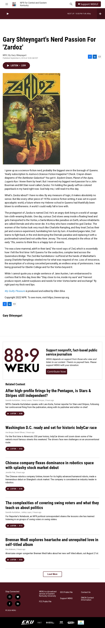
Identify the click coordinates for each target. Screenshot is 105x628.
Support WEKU (66, 598)
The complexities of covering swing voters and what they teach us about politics (52, 505)
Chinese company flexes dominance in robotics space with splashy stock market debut (49, 465)
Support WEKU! (89, 4)
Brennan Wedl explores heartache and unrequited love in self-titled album (51, 542)
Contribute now (56, 371)
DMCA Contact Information (87, 599)
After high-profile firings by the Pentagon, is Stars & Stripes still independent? (48, 393)
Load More (52, 574)
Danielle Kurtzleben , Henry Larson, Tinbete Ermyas (24, 400)
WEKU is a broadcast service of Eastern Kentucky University (48, 594)
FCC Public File (45, 602)
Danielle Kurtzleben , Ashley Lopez (18, 512)
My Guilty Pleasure (15, 291)
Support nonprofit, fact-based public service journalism (71, 352)
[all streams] (101, 13)
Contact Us (86, 592)
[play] (7, 13)
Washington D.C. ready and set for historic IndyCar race (51, 427)
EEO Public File (66, 592)
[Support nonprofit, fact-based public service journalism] (21, 360)
